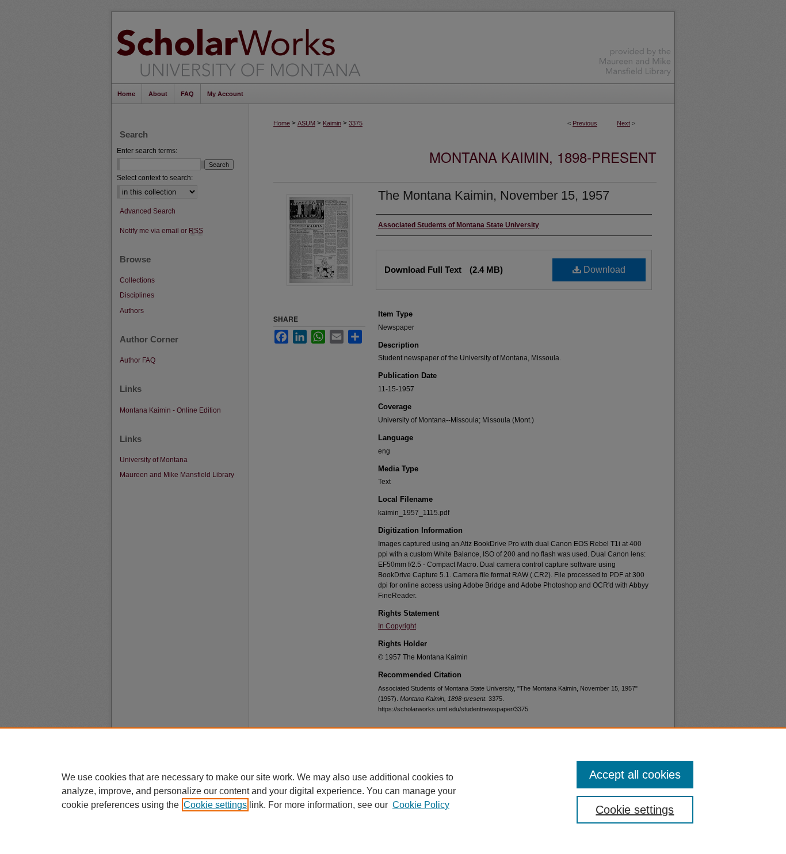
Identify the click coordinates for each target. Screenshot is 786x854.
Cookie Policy (420, 805)
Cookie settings (215, 805)
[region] (393, 790)
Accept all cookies (635, 774)
